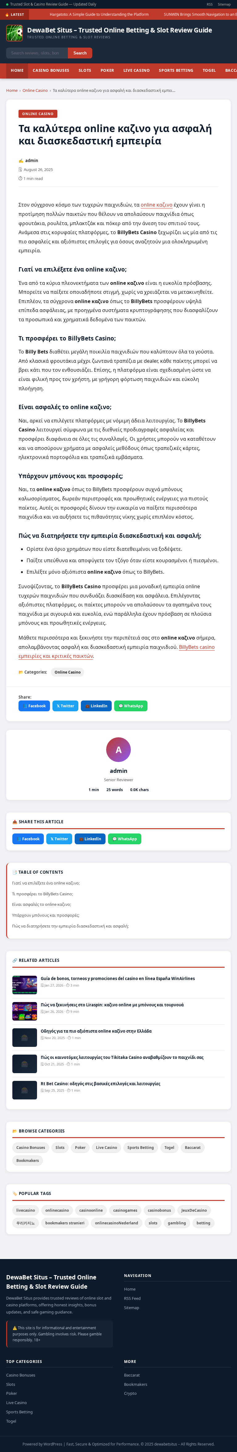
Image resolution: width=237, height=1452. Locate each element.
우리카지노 (25, 1223)
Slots (85, 70)
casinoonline (91, 1210)
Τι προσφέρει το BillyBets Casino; (42, 894)
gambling (177, 1223)
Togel (209, 70)
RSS (210, 4)
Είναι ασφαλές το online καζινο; (41, 904)
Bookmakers (27, 1160)
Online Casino (35, 90)
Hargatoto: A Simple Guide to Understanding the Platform (93, 14)
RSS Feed (132, 1298)
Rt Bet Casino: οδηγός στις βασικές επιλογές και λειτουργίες (100, 1083)
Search (80, 53)
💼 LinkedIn (96, 706)
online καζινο (157, 204)
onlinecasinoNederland (116, 1223)
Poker (107, 70)
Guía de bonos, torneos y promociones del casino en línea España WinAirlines (118, 978)
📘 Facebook (34, 706)
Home (17, 70)
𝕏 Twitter (65, 706)
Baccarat (193, 1147)
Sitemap (224, 4)
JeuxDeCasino (194, 1210)
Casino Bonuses (51, 70)
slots (153, 1223)
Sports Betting (176, 70)
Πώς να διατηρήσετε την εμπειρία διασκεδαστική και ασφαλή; (70, 926)
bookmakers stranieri (65, 1223)
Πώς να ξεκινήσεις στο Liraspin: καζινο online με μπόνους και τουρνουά (112, 1005)
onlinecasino (57, 1210)
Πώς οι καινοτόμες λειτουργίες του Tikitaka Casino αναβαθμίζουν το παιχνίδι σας (122, 1057)
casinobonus (159, 1210)
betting (203, 1223)
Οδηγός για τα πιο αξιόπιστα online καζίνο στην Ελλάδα (96, 1031)
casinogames (125, 1210)
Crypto (130, 1393)
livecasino (25, 1210)
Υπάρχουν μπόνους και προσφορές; (45, 915)
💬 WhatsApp (130, 706)
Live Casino (136, 70)
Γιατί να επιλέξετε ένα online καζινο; (46, 883)
